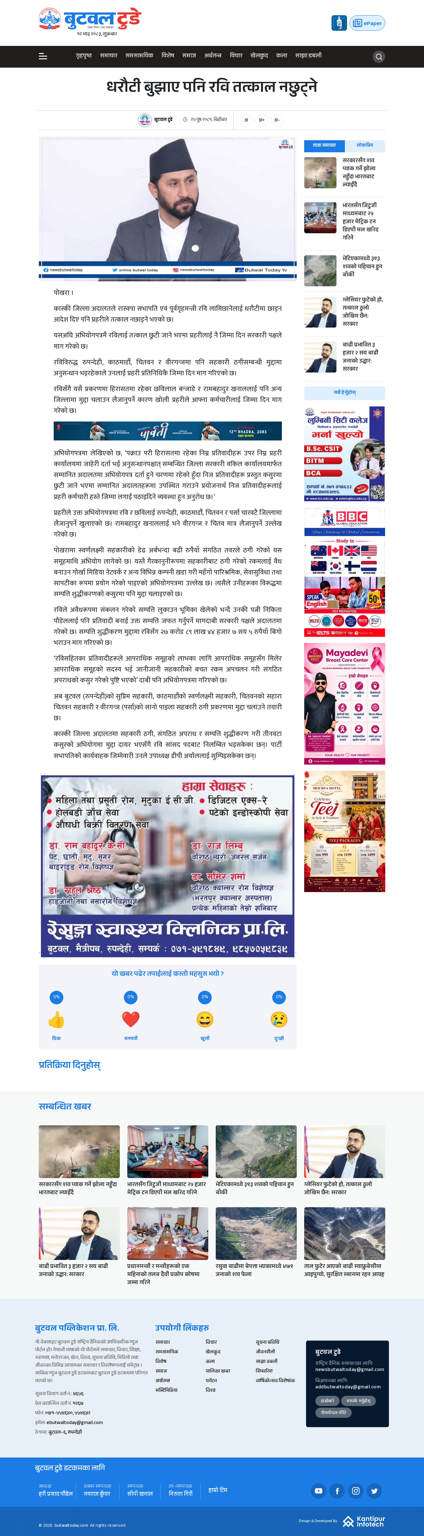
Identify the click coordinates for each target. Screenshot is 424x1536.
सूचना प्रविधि (267, 1343)
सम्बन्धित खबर (65, 1108)
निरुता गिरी (181, 1495)
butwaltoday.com (71, 1526)
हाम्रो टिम (218, 1491)
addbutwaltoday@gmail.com (348, 1387)
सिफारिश (264, 1372)
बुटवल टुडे (163, 120)
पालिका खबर (218, 1372)
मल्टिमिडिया (167, 1391)
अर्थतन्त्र (213, 57)
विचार (236, 57)
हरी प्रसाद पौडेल (56, 1495)
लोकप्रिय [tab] (365, 146)
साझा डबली (308, 57)
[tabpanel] (344, 278)
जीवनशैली (265, 1352)
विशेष (167, 57)
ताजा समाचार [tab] (324, 146)
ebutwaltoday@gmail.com (75, 1423)
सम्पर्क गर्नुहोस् (358, 1401)
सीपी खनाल (140, 1495)
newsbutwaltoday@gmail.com (349, 1370)
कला (281, 57)
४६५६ (78, 1394)
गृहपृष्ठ (84, 57)
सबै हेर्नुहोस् (345, 393)
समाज (189, 57)
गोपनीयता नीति (333, 1413)
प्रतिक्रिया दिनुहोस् (69, 1066)
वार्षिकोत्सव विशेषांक (275, 1381)
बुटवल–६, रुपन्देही (65, 1433)
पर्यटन (211, 1381)
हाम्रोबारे (327, 1401)
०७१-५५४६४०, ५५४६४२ (67, 1413)
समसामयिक (139, 57)
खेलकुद (259, 57)
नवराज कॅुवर (97, 1495)
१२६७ (78, 1404)
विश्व (210, 1391)
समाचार (108, 57)
